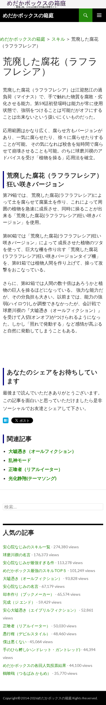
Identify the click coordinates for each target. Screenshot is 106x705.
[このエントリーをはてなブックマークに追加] (5, 421)
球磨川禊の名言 (17, 554)
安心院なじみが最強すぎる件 (28, 562)
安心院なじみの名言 (20, 586)
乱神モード (19, 460)
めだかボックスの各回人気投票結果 (34, 665)
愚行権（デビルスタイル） (26, 633)
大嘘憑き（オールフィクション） (42, 451)
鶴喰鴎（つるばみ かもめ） (27, 673)
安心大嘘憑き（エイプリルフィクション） (40, 610)
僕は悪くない (15, 641)
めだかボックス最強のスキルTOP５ (35, 570)
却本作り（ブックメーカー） (28, 594)
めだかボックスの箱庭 (28, 15)
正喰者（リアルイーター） (35, 469)
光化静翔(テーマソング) (32, 478)
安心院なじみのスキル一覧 (26, 546)
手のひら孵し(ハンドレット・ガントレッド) (41, 649)
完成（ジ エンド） (19, 602)
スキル (58, 39)
